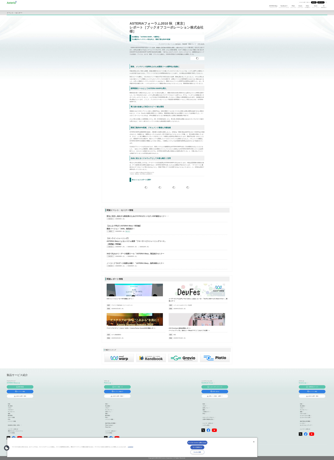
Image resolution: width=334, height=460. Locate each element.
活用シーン (108, 411)
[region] (132, 447)
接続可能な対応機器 (110, 423)
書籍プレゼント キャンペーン (15, 431)
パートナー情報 (12, 421)
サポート (308, 2)
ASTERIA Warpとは (13, 383)
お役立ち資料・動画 (21, 396)
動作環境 (10, 415)
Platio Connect (109, 425)
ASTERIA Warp (273, 6)
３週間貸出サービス (313, 387)
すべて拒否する (197, 447)
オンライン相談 (21, 391)
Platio (292, 6)
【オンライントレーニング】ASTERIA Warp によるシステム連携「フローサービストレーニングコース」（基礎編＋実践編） (136, 241)
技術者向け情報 (14, 425)
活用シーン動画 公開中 (215, 396)
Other (307, 6)
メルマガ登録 (11, 433)
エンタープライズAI (305, 417)
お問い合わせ (320, 2)
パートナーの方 (302, 2)
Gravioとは (302, 383)
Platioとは (107, 383)
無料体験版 (21, 387)
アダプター (11, 409)
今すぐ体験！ (117, 387)
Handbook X (283, 6)
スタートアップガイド (208, 417)
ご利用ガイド (206, 411)
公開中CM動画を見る (208, 419)
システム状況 (206, 425)
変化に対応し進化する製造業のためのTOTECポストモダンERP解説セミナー (136, 216)
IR (323, 6)
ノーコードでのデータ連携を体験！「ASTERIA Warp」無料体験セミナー (135, 263)
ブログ (9, 408)
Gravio (300, 6)
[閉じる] (254, 442)
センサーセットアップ (305, 425)
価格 (9, 413)
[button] (6, 448)
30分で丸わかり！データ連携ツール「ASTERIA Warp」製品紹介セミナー (135, 254)
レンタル (302, 423)
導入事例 (10, 406)
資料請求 (314, 2)
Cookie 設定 (197, 452)
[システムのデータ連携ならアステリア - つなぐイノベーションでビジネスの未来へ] (12, 2)
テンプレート (11, 411)
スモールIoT (303, 413)
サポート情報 (11, 417)
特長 (9, 404)
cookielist (130, 447)
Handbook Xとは (207, 383)
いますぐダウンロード (215, 387)
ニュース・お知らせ (13, 429)
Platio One (108, 427)
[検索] (326, 2)
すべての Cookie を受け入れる (197, 442)
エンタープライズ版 (305, 415)
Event (316, 6)
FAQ (9, 419)
